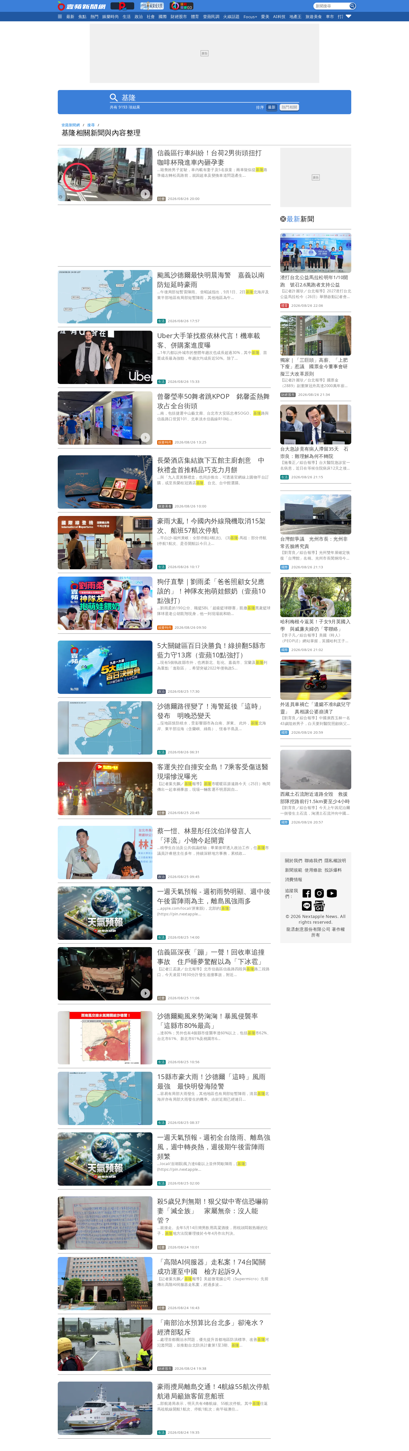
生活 (127, 16)
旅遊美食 (314, 16)
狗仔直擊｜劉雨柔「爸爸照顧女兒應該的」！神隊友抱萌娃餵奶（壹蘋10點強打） (211, 591)
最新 (70, 16)
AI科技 (279, 16)
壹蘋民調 (211, 16)
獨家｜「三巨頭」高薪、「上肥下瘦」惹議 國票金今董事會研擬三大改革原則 (314, 367)
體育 (195, 16)
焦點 (82, 16)
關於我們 (293, 860)
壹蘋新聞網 (71, 124)
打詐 (342, 16)
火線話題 (231, 16)
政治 (139, 16)
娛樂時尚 (110, 16)
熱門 (94, 16)
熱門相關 (289, 107)
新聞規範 (293, 870)
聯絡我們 (313, 860)
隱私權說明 (334, 860)
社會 (151, 16)
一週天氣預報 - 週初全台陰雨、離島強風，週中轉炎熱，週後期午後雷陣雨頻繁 (214, 1147)
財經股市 (179, 16)
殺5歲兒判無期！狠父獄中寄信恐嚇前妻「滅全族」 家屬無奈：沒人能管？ (213, 1211)
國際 (163, 16)
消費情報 (293, 879)
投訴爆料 (333, 870)
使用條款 (313, 870)
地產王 (295, 16)
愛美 (265, 16)
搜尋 (91, 124)
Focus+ (250, 16)
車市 (330, 16)
